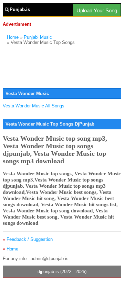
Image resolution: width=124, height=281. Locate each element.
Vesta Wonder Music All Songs (33, 105)
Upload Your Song (96, 10)
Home (13, 37)
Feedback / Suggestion (30, 239)
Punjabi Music (38, 37)
